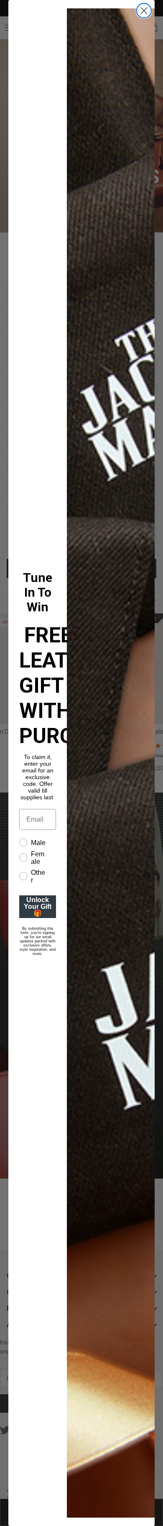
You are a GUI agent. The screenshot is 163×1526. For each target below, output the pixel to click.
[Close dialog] (144, 10)
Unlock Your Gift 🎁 (37, 906)
